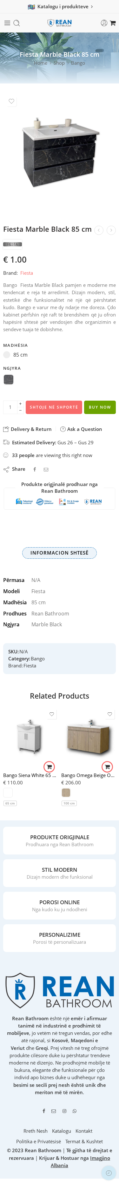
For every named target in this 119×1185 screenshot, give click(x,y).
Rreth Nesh (35, 1131)
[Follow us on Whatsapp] (74, 1111)
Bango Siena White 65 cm (30, 775)
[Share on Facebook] (34, 469)
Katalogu (61, 1131)
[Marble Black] (8, 380)
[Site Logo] (59, 990)
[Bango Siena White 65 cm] (30, 737)
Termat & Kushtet (84, 1141)
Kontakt (84, 1131)
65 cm (10, 803)
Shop (59, 63)
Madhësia (15, 345)
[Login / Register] (104, 23)
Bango (78, 63)
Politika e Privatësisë (38, 1141)
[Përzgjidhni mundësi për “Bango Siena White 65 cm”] (49, 767)
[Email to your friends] (46, 469)
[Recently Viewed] (109, 1173)
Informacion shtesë (59, 553)
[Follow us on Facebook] (44, 1111)
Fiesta (26, 273)
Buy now (100, 407)
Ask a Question (84, 429)
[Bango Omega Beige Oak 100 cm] (88, 737)
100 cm (69, 803)
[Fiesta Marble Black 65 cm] (111, 230)
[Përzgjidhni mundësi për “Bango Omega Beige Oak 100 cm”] (107, 767)
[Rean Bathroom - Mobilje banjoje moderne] (59, 23)
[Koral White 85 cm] (98, 230)
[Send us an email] (53, 1111)
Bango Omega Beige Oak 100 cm (88, 775)
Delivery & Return (31, 429)
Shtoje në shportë (54, 407)
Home (40, 63)
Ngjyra (12, 368)
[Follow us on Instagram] (64, 1111)
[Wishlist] (11, 101)
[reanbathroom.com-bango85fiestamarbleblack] (59, 154)
